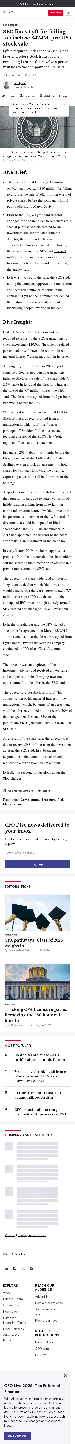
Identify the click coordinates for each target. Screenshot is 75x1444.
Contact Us (11, 1305)
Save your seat (17, 1435)
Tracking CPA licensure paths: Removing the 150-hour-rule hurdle (36, 1014)
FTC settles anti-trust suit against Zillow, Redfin (37, 1095)
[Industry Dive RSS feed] (31, 1268)
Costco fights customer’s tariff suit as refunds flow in (39, 1057)
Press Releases (13, 1329)
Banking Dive (44, 1342)
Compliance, (30, 799)
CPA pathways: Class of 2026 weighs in (34, 943)
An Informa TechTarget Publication (37, 3)
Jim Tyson (20, 83)
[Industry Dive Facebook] (14, 1268)
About (7, 1292)
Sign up (37, 864)
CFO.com (42, 1349)
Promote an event (47, 1320)
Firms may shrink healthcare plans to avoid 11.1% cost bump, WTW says (40, 1076)
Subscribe (56, 12)
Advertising (42, 1297)
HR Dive (41, 1355)
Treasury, (49, 799)
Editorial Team (13, 1299)
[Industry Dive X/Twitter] (23, 1268)
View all (10, 1235)
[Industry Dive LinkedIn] (6, 1268)
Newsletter (10, 1311)
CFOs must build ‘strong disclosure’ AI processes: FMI (40, 1111)
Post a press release (32, 1235)
